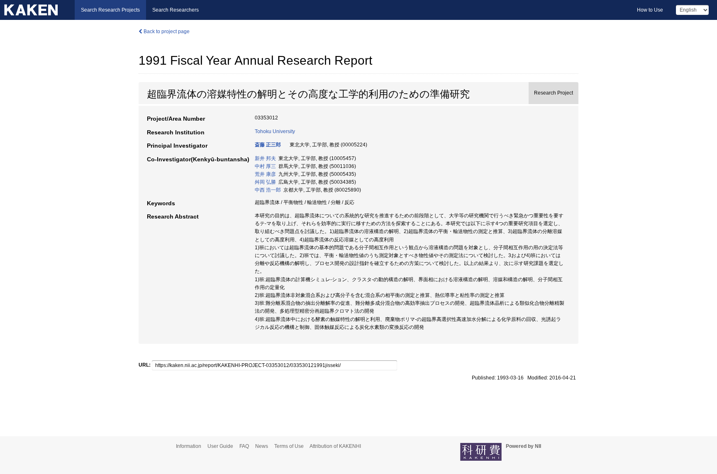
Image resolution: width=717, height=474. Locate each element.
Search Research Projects (110, 10)
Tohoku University (275, 131)
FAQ (244, 446)
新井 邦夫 (265, 158)
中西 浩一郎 (268, 190)
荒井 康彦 (265, 174)
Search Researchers (175, 10)
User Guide (220, 446)
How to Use (650, 10)
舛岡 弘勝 (265, 182)
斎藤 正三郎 (268, 145)
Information (188, 446)
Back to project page (166, 31)
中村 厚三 (265, 166)
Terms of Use (289, 446)
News (261, 446)
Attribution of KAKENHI (335, 446)
